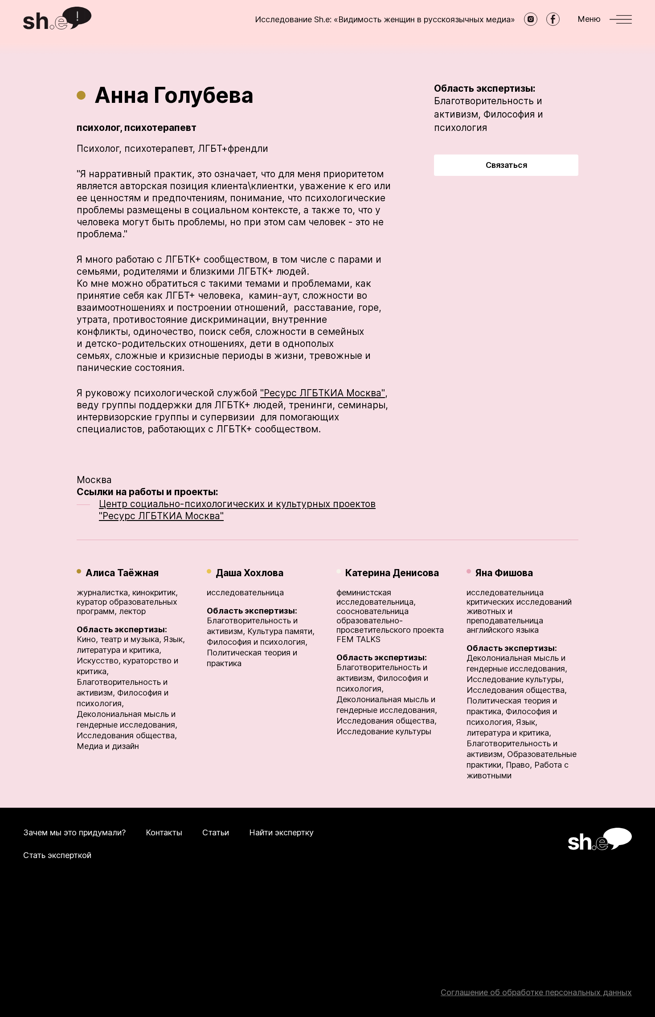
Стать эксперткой (57, 855)
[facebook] (553, 19)
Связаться (506, 165)
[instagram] (530, 19)
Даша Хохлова (249, 572)
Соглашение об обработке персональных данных (536, 992)
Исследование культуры (383, 731)
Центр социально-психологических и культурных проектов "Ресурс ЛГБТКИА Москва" (237, 509)
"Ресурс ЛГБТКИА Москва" (322, 393)
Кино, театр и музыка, (119, 639)
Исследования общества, (127, 735)
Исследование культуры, (515, 679)
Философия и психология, (257, 642)
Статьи (215, 832)
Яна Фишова (504, 572)
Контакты (164, 832)
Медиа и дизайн (108, 746)
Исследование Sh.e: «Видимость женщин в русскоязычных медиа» (385, 19)
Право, (519, 764)
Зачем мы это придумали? (74, 832)
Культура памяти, (281, 631)
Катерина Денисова (392, 572)
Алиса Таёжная (122, 572)
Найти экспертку (281, 832)
